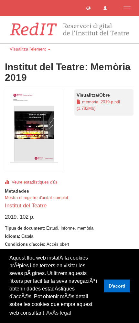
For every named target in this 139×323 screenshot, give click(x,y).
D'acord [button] (117, 286)
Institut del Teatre (26, 206)
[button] (88, 8)
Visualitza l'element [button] (28, 49)
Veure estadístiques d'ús (33, 182)
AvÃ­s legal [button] (58, 313)
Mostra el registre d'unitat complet (36, 197)
